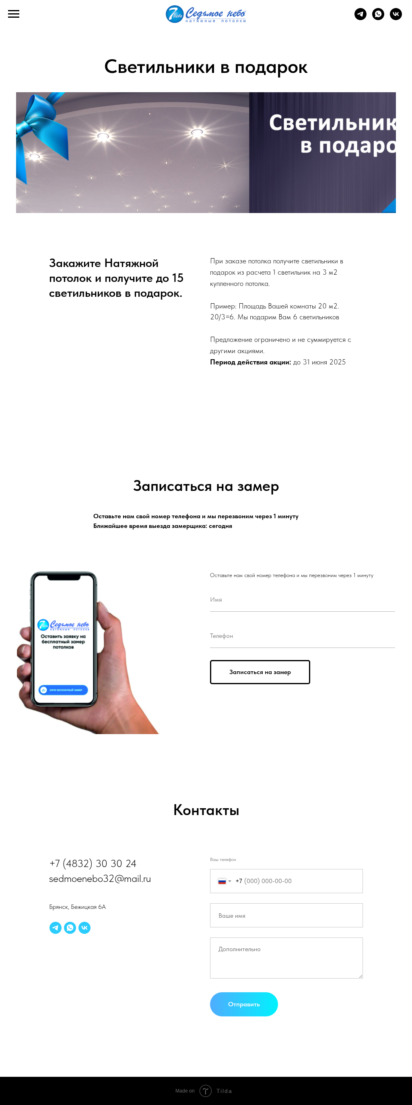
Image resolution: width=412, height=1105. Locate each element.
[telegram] (360, 17)
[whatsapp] (378, 17)
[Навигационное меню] (13, 14)
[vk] (396, 17)
